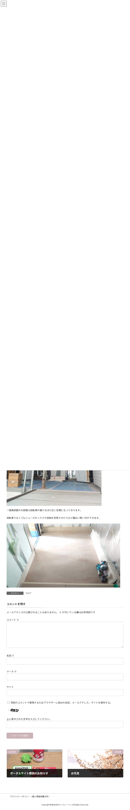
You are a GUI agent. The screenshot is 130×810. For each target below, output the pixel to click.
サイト (10, 687)
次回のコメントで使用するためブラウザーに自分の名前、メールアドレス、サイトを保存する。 (61, 702)
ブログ (28, 593)
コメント (13, 619)
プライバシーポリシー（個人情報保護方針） (30, 796)
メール (12, 671)
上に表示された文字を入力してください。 (29, 719)
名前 (10, 655)
